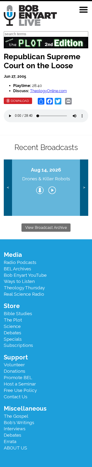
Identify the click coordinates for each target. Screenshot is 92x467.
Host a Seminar (20, 383)
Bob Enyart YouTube (25, 275)
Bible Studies (18, 313)
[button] (83, 9)
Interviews (14, 428)
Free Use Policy (20, 390)
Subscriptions (18, 345)
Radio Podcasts (20, 262)
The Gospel (16, 416)
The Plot (13, 319)
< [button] (8, 188)
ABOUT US (15, 447)
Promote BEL (18, 377)
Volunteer (14, 364)
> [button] (84, 188)
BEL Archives (17, 268)
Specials (13, 339)
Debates (12, 332)
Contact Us (15, 396)
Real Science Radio (24, 294)
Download (20, 101)
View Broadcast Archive (46, 227)
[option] (46, 187)
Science (12, 326)
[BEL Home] (30, 16)
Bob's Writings (19, 422)
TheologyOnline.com (48, 91)
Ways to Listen (19, 281)
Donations (14, 371)
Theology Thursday (24, 287)
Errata (10, 441)
